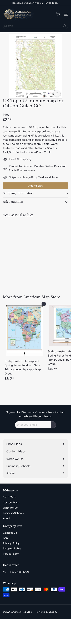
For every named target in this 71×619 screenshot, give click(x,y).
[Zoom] (57, 93)
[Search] (64, 26)
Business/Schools (13, 513)
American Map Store (41, 297)
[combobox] (35, 26)
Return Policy (11, 553)
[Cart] (58, 14)
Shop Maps (9, 497)
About (6, 518)
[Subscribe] (53, 424)
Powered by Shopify (46, 612)
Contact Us (10, 532)
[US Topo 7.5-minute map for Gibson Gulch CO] (24, 254)
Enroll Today (51, 3)
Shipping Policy (12, 548)
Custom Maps (11, 502)
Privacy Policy (11, 543)
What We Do (10, 507)
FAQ (5, 538)
